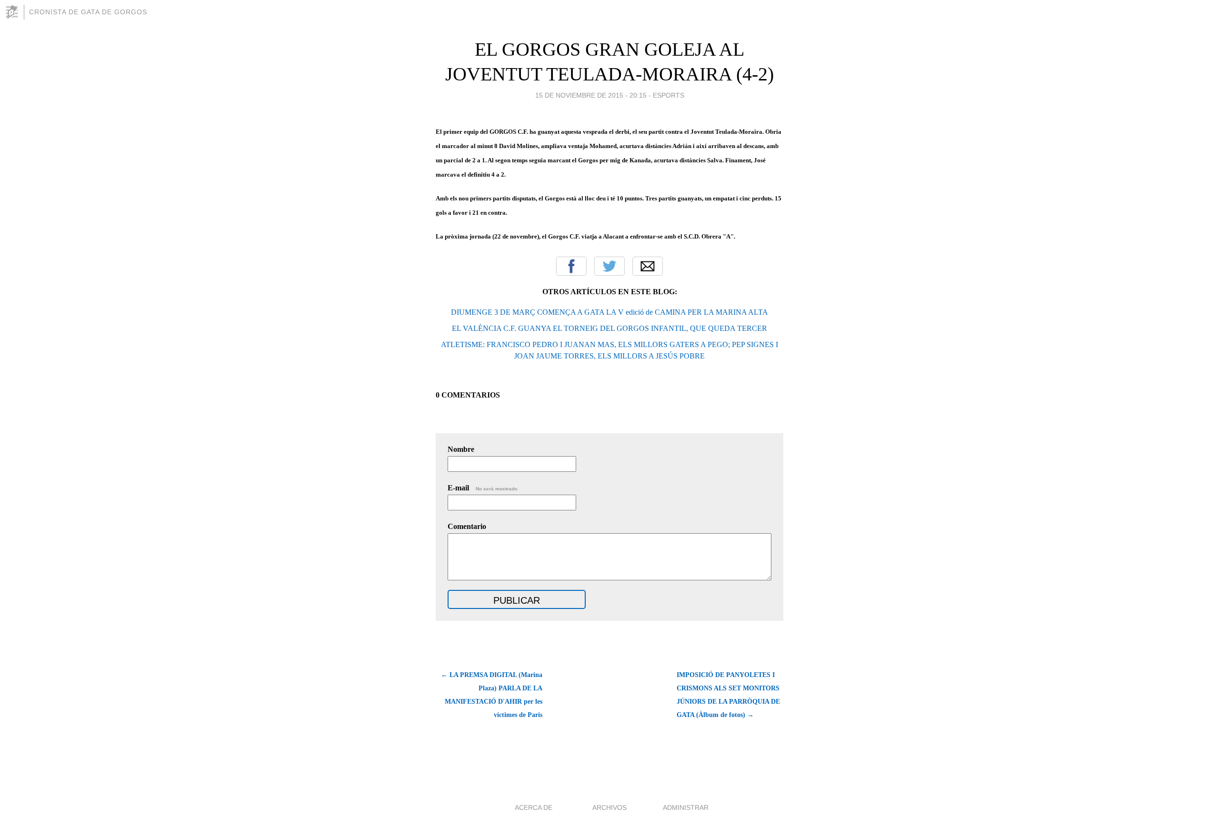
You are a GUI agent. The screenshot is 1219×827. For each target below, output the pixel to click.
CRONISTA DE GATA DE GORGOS (88, 12)
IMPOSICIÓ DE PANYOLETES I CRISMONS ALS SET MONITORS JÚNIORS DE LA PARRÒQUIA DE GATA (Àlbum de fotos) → (728, 694)
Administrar (686, 807)
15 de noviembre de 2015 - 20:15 (591, 95)
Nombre (461, 449)
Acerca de (533, 807)
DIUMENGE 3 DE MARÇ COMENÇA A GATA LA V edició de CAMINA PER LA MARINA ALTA (609, 312)
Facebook (571, 266)
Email (647, 266)
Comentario (467, 526)
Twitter (609, 266)
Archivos (609, 807)
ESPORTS (668, 95)
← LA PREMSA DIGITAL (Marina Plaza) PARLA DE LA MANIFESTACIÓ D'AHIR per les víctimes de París (491, 694)
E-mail (483, 488)
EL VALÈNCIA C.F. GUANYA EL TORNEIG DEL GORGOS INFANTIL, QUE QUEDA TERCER (609, 328)
